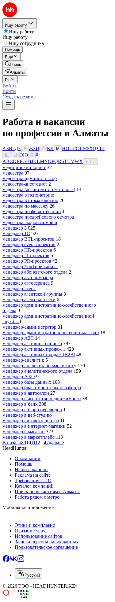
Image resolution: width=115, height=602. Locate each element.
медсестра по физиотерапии (31, 211)
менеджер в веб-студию (27, 415)
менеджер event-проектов (29, 244)
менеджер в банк (20, 404)
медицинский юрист (24, 167)
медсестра (12, 172)
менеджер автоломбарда (27, 277)
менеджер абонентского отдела (34, 272)
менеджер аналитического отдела (37, 371)
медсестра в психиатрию (28, 195)
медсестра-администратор (29, 178)
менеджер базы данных (26, 382)
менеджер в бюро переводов (32, 409)
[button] (9, 85)
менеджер (12, 228)
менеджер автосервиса (26, 283)
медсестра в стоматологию (30, 200)
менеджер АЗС (18, 338)
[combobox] (28, 573)
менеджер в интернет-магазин (34, 426)
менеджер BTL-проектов (28, 239)
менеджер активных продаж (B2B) (38, 354)
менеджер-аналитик (23, 360)
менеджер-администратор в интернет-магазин (50, 332)
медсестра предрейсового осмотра (38, 217)
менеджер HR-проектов (27, 250)
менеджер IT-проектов (25, 255)
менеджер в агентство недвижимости (41, 398)
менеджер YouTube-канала (30, 266)
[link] (12, 64)
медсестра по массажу (25, 206)
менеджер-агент (19, 288)
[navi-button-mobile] (8, 105)
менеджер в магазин (23, 431)
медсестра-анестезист (24, 184)
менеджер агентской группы (32, 294)
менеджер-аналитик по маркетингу (39, 365)
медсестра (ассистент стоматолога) (38, 189)
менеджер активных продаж (32, 349)
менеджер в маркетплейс (28, 437)
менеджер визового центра (30, 420)
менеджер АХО (18, 376)
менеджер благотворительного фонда (41, 387)
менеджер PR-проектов (26, 261)
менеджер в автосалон (25, 393)
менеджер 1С (16, 233)
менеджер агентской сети (29, 299)
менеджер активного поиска (32, 343)
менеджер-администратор (29, 327)
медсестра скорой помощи (29, 222)
